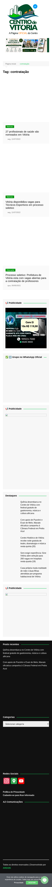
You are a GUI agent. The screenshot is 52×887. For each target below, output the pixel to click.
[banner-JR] (26, 328)
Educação (10, 270)
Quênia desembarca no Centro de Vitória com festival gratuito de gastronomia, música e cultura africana (30, 507)
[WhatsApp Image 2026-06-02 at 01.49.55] (26, 450)
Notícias (10, 127)
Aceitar (31, 883)
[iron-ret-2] (26, 613)
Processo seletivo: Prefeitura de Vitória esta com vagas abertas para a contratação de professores (26, 278)
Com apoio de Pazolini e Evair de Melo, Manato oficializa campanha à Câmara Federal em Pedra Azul (32, 525)
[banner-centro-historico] (26, 45)
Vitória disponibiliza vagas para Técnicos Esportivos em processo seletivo (24, 204)
